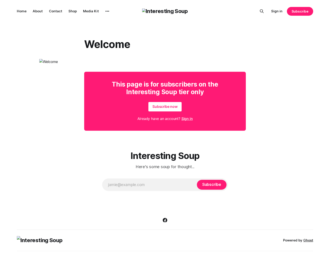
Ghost (308, 240)
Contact (55, 11)
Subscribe (300, 11)
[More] (107, 11)
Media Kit (91, 11)
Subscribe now (165, 106)
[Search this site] (261, 11)
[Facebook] (165, 220)
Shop (72, 11)
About (38, 11)
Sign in (276, 11)
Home (21, 11)
